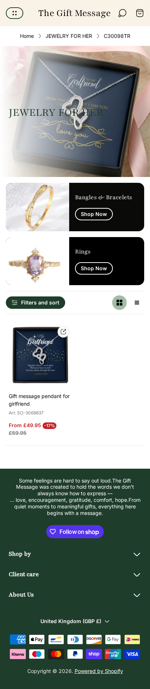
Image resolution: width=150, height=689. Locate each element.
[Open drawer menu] (14, 13)
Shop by (20, 554)
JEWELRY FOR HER (69, 36)
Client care (24, 574)
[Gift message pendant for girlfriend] (40, 354)
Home (27, 36)
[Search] (122, 13)
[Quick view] (63, 332)
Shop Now (94, 214)
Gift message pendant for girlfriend (39, 400)
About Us (21, 595)
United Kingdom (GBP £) (70, 621)
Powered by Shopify (99, 671)
